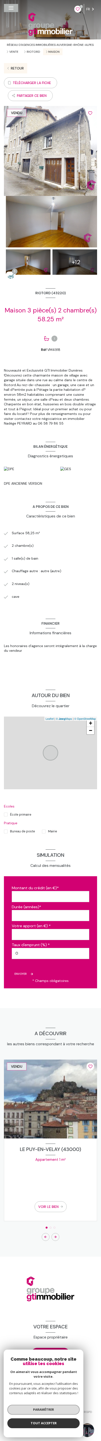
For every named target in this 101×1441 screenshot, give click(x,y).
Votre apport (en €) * (31, 925)
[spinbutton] (50, 953)
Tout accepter (44, 1423)
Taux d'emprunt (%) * (31, 944)
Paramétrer (43, 1409)
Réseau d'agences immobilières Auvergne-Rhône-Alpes (50, 45)
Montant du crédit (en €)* (35, 888)
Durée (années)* (26, 906)
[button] (55, 1237)
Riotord (33, 51)
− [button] (90, 730)
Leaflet (50, 718)
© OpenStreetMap (85, 718)
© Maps (64, 718)
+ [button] (90, 723)
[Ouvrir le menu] (11, 8)
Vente (13, 51)
